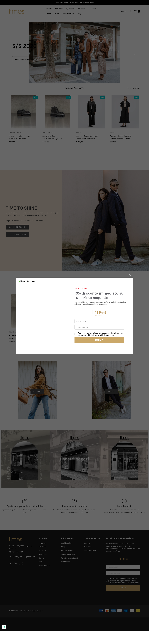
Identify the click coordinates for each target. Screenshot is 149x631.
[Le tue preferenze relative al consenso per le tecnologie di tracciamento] (4, 627)
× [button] (130, 274)
